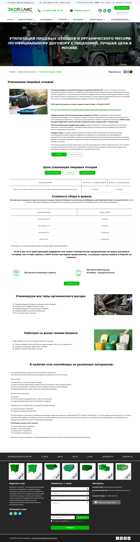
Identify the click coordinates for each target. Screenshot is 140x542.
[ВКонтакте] (125, 72)
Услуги (97, 2)
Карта (108, 2)
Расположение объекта (120, 20)
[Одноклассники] (128, 72)
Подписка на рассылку (106, 502)
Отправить (70, 528)
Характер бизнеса (96, 20)
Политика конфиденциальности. (44, 538)
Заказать (59, 154)
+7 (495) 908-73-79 (52, 10)
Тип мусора (62, 20)
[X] (131, 72)
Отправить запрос (72, 283)
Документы (120, 2)
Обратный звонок (122, 13)
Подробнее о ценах (87, 173)
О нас (113, 2)
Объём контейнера (25, 20)
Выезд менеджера (122, 8)
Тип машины (78, 20)
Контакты (128, 2)
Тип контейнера (46, 20)
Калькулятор (70, 173)
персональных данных (76, 521)
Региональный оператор (85, 2)
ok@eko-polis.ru (82, 10)
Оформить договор (53, 173)
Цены (102, 2)
